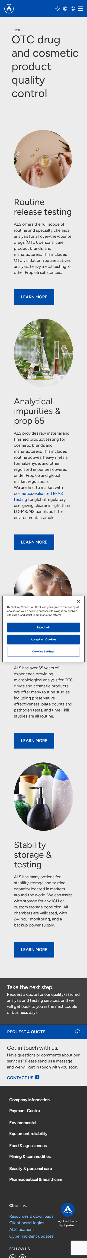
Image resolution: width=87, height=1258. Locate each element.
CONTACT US (20, 1077)
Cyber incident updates (31, 1236)
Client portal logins (26, 1222)
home (16, 30)
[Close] (78, 601)
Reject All (43, 627)
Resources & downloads (31, 1216)
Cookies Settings (43, 651)
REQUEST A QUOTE (26, 1032)
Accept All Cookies (43, 639)
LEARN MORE (34, 297)
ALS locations (21, 1229)
